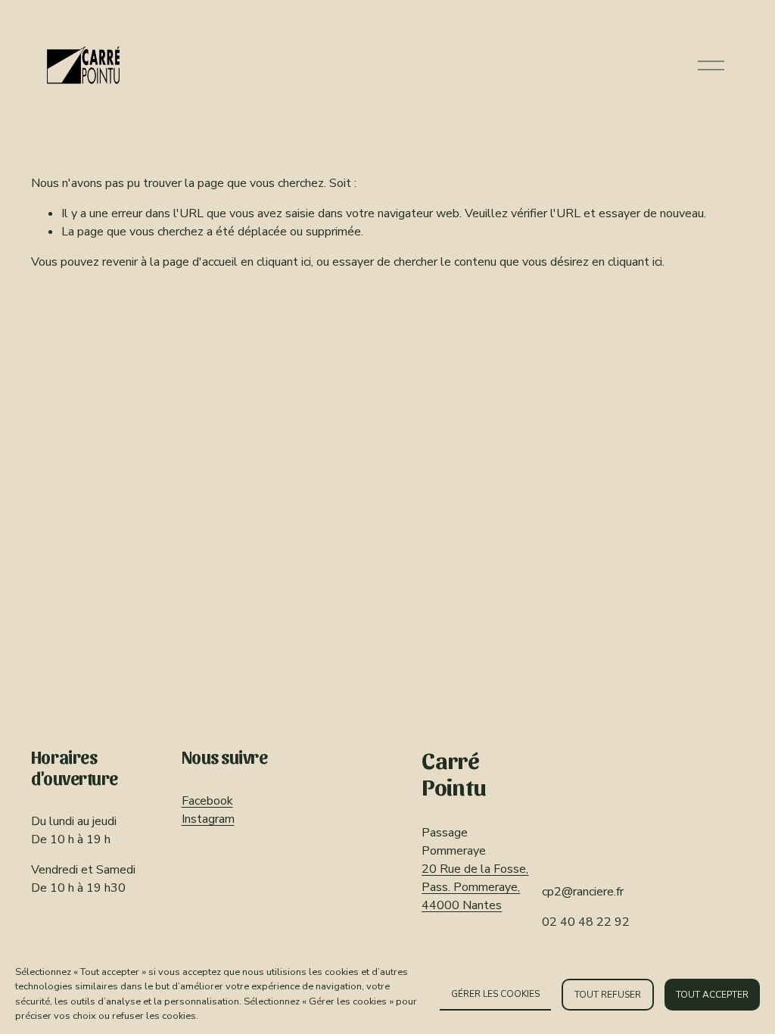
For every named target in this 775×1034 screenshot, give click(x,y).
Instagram (208, 819)
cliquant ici (284, 262)
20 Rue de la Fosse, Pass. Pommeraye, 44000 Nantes (475, 887)
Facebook (207, 801)
